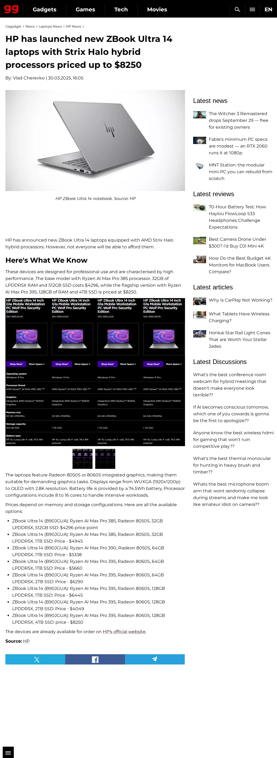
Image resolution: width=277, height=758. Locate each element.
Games (85, 9)
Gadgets (45, 9)
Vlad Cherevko (29, 78)
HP (26, 641)
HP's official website (124, 631)
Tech (121, 9)
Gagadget (11, 8)
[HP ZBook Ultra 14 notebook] (95, 372)
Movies (157, 9)
